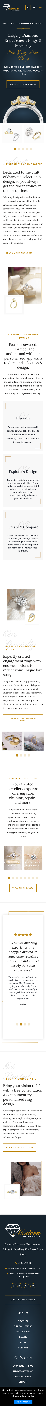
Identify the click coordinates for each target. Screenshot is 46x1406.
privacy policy (27, 1396)
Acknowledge (23, 1401)
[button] (15, 149)
